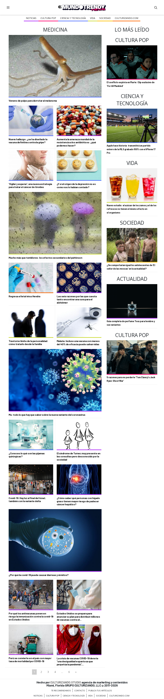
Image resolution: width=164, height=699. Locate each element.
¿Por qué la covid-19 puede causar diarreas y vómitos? (39, 574)
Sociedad (105, 18)
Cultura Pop (48, 18)
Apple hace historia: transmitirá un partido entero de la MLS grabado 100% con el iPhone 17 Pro (131, 149)
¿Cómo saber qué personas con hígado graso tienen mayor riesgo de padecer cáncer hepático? (78, 501)
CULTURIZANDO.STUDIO (65, 682)
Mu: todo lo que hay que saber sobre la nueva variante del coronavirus (47, 414)
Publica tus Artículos (100, 690)
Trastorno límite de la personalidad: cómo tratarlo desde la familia (28, 342)
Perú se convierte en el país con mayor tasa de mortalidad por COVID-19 (30, 660)
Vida (92, 18)
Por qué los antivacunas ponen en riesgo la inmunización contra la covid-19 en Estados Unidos (31, 616)
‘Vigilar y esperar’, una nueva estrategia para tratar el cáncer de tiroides (30, 185)
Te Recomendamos (61, 690)
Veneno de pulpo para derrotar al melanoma (33, 100)
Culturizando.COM (126, 18)
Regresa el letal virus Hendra (24, 296)
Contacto (79, 690)
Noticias (31, 18)
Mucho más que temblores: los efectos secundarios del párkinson (45, 257)
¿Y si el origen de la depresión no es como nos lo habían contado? (76, 185)
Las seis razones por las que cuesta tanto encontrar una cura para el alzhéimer (77, 299)
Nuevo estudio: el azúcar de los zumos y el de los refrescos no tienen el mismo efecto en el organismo (131, 209)
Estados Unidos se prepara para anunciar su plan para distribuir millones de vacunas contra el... (78, 616)
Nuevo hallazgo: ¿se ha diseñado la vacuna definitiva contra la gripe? (28, 141)
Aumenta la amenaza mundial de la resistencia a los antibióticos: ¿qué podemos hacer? (76, 142)
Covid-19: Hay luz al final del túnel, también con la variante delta (27, 499)
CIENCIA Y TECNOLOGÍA (73, 18)
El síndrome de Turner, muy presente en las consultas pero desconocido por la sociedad (78, 456)
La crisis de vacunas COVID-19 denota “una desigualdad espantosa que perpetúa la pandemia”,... (77, 661)
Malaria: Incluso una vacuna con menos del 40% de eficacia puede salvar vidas (78, 342)
